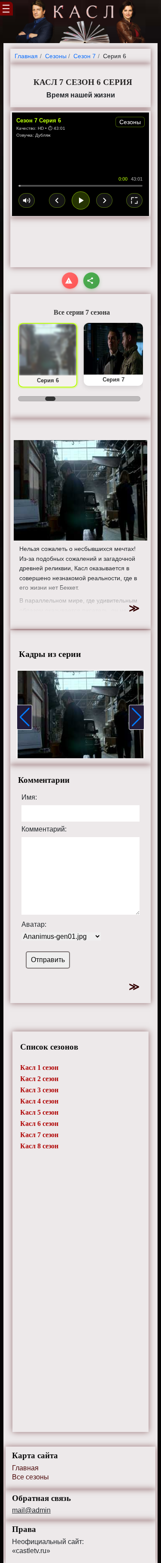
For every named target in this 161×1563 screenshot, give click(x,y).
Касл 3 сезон (39, 1090)
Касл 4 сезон (39, 1101)
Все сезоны (30, 1477)
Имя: (29, 797)
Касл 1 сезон (39, 1067)
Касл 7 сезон (39, 1134)
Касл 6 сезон (39, 1123)
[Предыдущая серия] (57, 200)
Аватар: (33, 924)
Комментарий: (44, 829)
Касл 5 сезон (39, 1112)
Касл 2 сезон (39, 1078)
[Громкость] (26, 200)
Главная (25, 1468)
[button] (24, 717)
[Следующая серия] (104, 200)
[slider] (80, 186)
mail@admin (31, 1510)
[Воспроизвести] (81, 200)
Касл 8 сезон (39, 1146)
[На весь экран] (134, 200)
